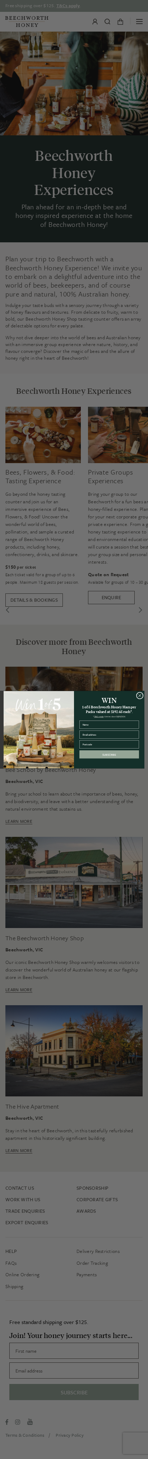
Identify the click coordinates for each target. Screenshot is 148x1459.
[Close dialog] (140, 695)
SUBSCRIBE (109, 754)
